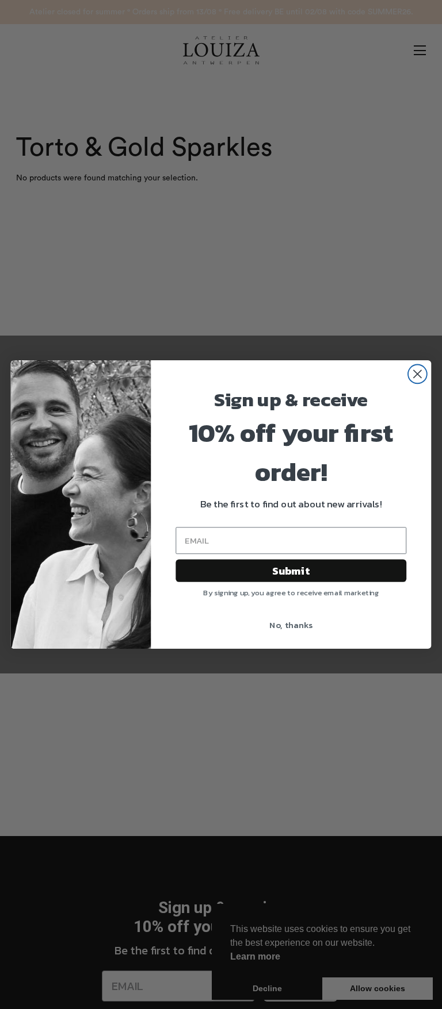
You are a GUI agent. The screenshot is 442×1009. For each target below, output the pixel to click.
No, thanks (291, 625)
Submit (291, 571)
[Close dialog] (417, 373)
